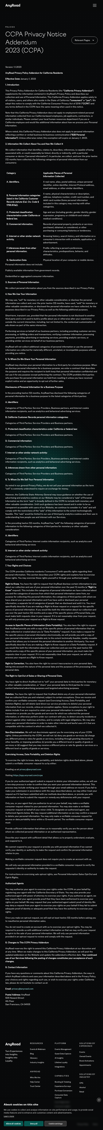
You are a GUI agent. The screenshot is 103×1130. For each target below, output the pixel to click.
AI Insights (59, 1058)
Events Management (63, 1049)
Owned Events (85, 1056)
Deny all (34, 1123)
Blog (32, 1053)
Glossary (33, 1058)
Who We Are (35, 1077)
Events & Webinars (37, 1049)
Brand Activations (86, 1061)
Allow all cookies (13, 1123)
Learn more (9, 1116)
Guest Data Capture (63, 1053)
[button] (95, 5)
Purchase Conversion (63, 1090)
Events (82, 1052)
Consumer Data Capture (61, 1096)
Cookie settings (55, 1123)
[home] (12, 5)
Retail (81, 1091)
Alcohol (82, 1087)
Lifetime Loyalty (61, 1062)
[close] (99, 1100)
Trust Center (35, 1086)
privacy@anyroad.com (22, 988)
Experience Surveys (63, 1086)
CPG (81, 1083)
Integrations (60, 1066)
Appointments (85, 1065)
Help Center (35, 1082)
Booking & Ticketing (63, 1082)
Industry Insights (37, 1062)
